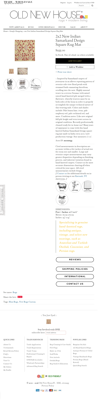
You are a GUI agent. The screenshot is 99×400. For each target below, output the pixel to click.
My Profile (7, 370)
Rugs (15, 292)
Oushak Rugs (55, 361)
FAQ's (5, 354)
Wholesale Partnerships (35, 363)
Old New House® (47, 383)
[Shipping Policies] (48, 269)
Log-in (69, 2)
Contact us (62, 173)
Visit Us (6, 361)
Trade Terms (32, 351)
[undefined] (25, 50)
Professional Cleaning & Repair (36, 355)
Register (63, 2)
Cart (88, 2)
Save (21, 297)
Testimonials (8, 348)
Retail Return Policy (11, 351)
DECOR (61, 27)
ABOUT (83, 27)
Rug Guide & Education (59, 364)
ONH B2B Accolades (34, 360)
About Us (7, 345)
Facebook (50, 2)
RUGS (31, 27)
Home (5, 31)
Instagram (57, 2)
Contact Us (7, 364)
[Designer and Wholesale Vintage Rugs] (19, 4)
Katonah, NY (81, 176)
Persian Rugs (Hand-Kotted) (81, 361)
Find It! (81, 5)
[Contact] (48, 284)
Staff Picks (54, 354)
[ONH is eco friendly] (48, 378)
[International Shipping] (48, 277)
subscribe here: (38, 332)
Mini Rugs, (14, 302)
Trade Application (34, 345)
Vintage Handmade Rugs (82, 357)
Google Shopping (16, 31)
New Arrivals (55, 357)
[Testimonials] (75, 262)
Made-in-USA (55, 351)
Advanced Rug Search (35, 366)
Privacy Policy (48, 385)
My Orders (7, 367)
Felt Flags (54, 348)
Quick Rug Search (80, 366)
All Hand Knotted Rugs (82, 348)
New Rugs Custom (27, 302)
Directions (7, 357)
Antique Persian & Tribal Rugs (82, 352)
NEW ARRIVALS (16, 27)
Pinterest (53, 2)
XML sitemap (63, 383)
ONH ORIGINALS (46, 27)
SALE (73, 27)
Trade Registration (34, 348)
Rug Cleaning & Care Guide (60, 345)
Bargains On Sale (79, 345)
